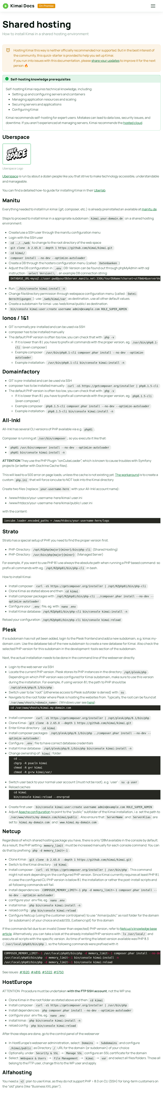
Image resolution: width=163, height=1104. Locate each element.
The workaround (127, 475)
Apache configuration (34, 812)
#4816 (36, 972)
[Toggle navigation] (153, 6)
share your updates (105, 60)
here (90, 702)
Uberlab (99, 190)
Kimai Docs (22, 6)
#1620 (24, 972)
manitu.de (149, 209)
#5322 (47, 972)
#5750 (58, 972)
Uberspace (10, 176)
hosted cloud (132, 123)
